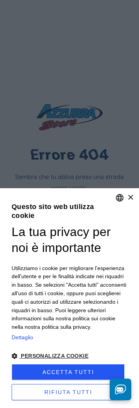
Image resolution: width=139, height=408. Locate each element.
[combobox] (120, 198)
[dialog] (69, 298)
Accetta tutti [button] (68, 372)
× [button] (130, 198)
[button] (69, 356)
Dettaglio (22, 337)
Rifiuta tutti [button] (68, 392)
